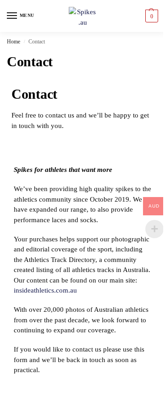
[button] (150, 16)
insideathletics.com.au (45, 290)
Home (13, 41)
